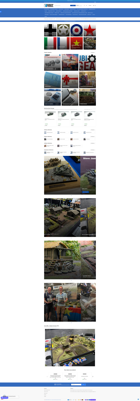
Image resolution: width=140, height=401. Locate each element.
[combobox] (65, 5)
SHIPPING (46, 16)
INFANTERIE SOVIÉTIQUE (75, 132)
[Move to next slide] (93, 376)
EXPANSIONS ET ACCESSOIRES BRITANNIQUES (50, 152)
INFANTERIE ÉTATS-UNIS (88, 132)
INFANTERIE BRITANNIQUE (49, 132)
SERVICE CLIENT (89, 14)
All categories (92, 52)
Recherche (73, 5)
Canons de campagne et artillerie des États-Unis (77, 145)
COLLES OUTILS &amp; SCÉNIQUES (53, 14)
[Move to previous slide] (47, 376)
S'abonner (83, 384)
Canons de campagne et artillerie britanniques (50, 145)
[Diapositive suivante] (72, 195)
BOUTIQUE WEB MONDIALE (69, 14)
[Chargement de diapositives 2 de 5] (69, 195)
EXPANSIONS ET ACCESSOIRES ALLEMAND (63, 152)
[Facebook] (0, 11)
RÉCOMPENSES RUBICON (61, 14)
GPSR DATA (93, 14)
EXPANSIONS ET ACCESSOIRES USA (90, 152)
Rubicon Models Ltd (47, 118)
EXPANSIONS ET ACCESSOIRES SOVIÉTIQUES (76, 152)
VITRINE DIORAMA (47, 14)
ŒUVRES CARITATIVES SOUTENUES (82, 14)
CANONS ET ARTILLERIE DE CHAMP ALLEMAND (63, 145)
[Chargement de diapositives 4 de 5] (70, 195)
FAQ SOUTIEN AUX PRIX (75, 14)
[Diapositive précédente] (67, 195)
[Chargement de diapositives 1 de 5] (68, 195)
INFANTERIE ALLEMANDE (62, 132)
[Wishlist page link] (84, 5)
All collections (92, 136)
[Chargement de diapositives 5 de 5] (71, 195)
